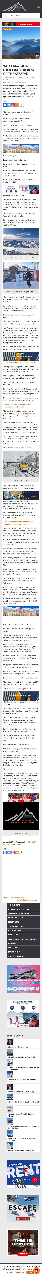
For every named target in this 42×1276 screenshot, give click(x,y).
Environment (14, 952)
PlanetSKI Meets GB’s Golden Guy (21, 1091)
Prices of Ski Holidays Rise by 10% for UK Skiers (23, 1103)
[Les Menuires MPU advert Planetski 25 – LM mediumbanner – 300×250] (23, 1013)
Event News (13, 935)
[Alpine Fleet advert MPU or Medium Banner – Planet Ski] (23, 979)
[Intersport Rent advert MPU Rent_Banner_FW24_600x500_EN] (23, 1173)
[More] (17, 103)
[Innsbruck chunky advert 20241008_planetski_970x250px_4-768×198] (21, 148)
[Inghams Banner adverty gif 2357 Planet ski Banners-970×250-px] (21, 696)
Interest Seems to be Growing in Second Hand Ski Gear (23, 1127)
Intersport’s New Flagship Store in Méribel (21, 1115)
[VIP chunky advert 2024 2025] (21, 495)
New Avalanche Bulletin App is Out (21, 1150)
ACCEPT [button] (30, 1272)
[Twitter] (9, 103)
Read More (20, 1272)
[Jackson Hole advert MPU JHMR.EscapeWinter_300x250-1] (23, 1208)
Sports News (13, 947)
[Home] (14, 6)
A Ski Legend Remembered (18, 1047)
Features (12, 943)
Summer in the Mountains (19, 913)
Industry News (14, 930)
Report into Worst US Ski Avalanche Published (21, 1139)
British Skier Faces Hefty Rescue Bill (21, 1057)
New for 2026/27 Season (18, 909)
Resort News (13, 922)
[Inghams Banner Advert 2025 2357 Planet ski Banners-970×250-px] (21, 356)
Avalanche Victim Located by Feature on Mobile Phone (23, 1068)
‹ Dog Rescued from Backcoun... (14, 897)
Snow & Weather (15, 918)
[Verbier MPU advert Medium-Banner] (23, 1242)
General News (8, 29)
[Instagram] (13, 103)
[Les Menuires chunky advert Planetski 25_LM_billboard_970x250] (21, 189)
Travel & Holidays (16, 926)
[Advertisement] (21, 877)
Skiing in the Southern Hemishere (22, 939)
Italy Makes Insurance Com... (27, 900)
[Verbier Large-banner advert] (21, 24)
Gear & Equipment (16, 956)
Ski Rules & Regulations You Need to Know (22, 1080)
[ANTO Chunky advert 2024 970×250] (21, 798)
